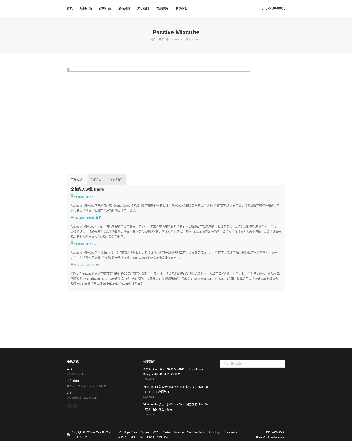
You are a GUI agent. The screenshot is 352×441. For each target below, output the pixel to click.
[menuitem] (70, 8)
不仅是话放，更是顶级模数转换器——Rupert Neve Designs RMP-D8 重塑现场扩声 (173, 372)
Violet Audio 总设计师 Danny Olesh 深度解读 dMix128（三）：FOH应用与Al (175, 389)
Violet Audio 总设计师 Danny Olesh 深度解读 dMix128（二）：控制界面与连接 (175, 407)
